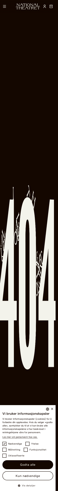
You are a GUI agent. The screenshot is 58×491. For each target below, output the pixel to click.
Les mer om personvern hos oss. (20, 437)
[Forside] (28, 6)
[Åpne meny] (4, 6)
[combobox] (47, 409)
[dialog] (28, 448)
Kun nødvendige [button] (28, 476)
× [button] (52, 409)
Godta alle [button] (27, 464)
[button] (27, 485)
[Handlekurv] (51, 6)
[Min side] (45, 6)
